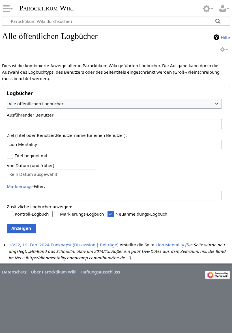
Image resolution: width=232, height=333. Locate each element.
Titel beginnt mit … (33, 155)
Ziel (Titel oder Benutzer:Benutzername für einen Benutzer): (67, 135)
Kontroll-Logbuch (32, 214)
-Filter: (26, 186)
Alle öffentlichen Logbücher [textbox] (35, 103)
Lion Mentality (170, 244)
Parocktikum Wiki (46, 7)
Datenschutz (14, 272)
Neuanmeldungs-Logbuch (141, 214)
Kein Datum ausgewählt (33, 174)
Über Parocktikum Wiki (53, 272)
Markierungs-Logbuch (82, 214)
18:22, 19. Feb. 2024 (29, 244)
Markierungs (19, 186)
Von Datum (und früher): (31, 165)
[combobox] (114, 103)
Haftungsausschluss (100, 272)
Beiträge (108, 244)
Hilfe (225, 37)
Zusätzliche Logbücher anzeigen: (39, 206)
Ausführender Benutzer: (31, 115)
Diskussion (84, 244)
